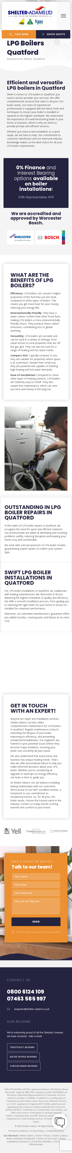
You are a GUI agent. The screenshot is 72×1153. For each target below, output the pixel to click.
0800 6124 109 (25, 991)
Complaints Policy (55, 1130)
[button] (19, 34)
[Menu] (63, 16)
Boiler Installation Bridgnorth (21, 1138)
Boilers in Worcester (48, 1138)
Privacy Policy (37, 1130)
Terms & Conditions (18, 1130)
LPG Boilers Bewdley (41, 1141)
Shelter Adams (26, 1135)
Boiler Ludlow (60, 1135)
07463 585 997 (26, 998)
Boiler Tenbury (43, 1135)
